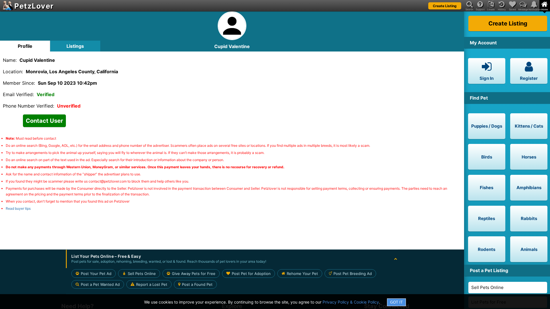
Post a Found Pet (197, 284)
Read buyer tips (18, 208)
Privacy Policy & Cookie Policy (351, 302)
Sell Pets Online (487, 287)
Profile (25, 46)
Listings (75, 46)
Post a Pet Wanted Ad (100, 284)
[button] (232, 259)
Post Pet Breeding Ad (352, 273)
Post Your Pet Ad (96, 273)
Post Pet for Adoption (251, 273)
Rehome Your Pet (302, 273)
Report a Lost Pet (151, 284)
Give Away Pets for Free (193, 273)
